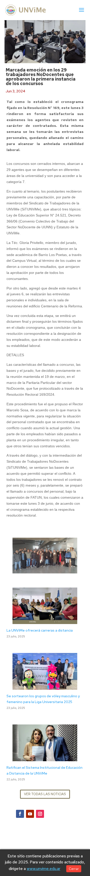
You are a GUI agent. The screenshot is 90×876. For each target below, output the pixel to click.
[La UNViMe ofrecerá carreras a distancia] (44, 621)
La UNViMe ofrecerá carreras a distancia (39, 630)
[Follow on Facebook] (20, 814)
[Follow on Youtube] (30, 814)
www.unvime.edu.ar (43, 868)
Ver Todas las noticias (45, 794)
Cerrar (74, 868)
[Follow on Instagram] (40, 814)
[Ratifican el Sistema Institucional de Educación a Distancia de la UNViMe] (44, 758)
